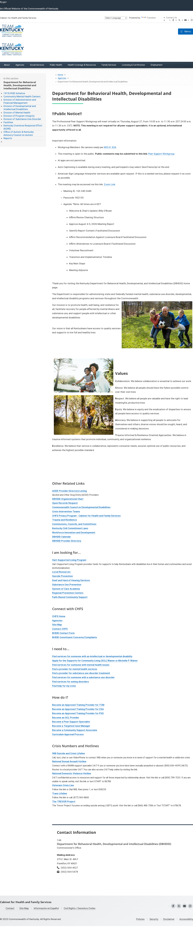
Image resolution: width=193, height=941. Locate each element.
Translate (151, 18)
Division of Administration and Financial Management (20, 101)
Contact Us (171, 17)
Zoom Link (109, 184)
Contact (10, 908)
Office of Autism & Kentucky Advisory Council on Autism (19, 133)
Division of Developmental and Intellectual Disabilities (20, 108)
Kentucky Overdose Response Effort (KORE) (23, 127)
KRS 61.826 (110, 147)
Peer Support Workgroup (161, 153)
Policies (140, 919)
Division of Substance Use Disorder (22, 119)
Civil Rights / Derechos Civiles (79, 908)
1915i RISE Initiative (14, 93)
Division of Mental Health (17, 112)
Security (153, 919)
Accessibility (186, 919)
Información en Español (46, 908)
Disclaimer (168, 919)
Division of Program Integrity (19, 115)
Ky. (3, 2)
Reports (8, 138)
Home (60, 75)
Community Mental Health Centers (22, 96)
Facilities (8, 122)
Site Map (24, 908)
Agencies (62, 78)
